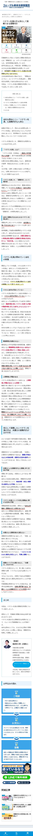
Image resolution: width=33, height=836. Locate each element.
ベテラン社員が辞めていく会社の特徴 (16, 102)
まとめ (7, 110)
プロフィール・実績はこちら (21, 664)
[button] (29, 424)
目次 (14, 94)
